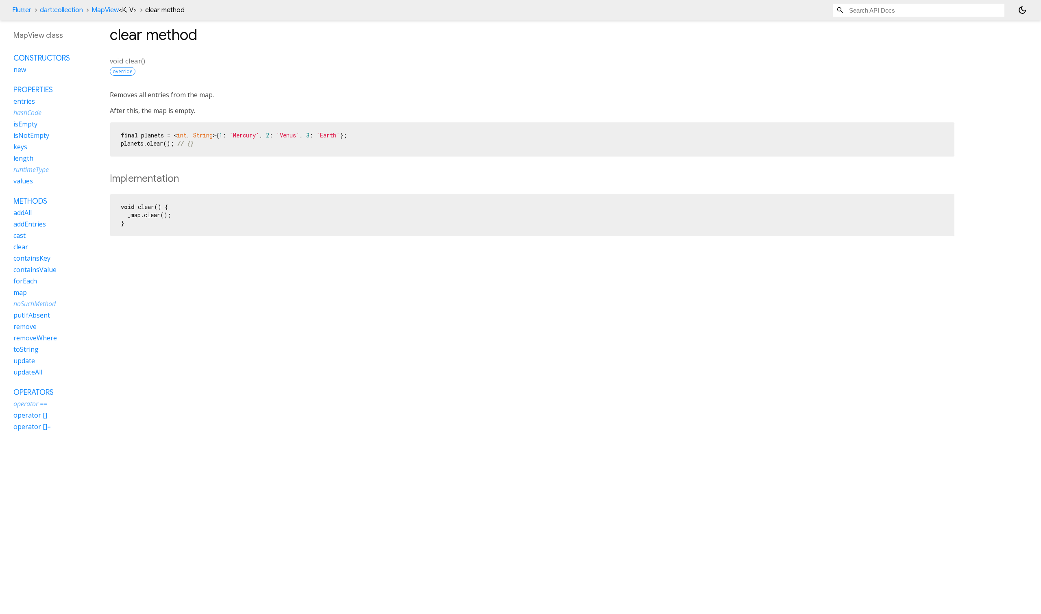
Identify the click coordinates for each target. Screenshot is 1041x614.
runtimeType (31, 169)
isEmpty (25, 124)
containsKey (31, 258)
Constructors (41, 58)
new (19, 69)
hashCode (27, 112)
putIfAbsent (31, 315)
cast (19, 235)
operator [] (30, 415)
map (20, 292)
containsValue (35, 269)
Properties (33, 89)
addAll (22, 212)
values (23, 180)
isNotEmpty (31, 135)
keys (20, 146)
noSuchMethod (34, 303)
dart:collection (61, 10)
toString (26, 349)
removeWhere (35, 337)
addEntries (29, 224)
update (24, 360)
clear (20, 246)
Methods (30, 201)
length (23, 158)
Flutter (21, 10)
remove (25, 326)
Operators (33, 392)
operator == (30, 403)
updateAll (27, 372)
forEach (25, 281)
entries (24, 101)
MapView (114, 10)
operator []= (32, 426)
